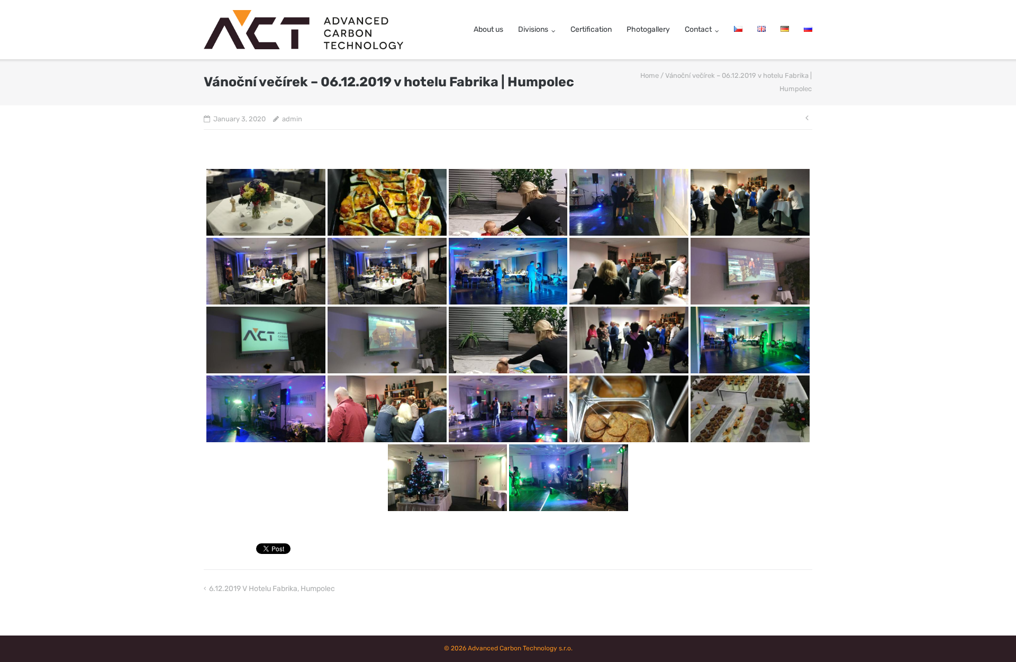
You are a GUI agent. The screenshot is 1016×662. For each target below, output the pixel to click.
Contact (698, 29)
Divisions (533, 29)
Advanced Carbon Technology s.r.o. (520, 648)
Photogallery (648, 29)
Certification (591, 29)
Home (649, 75)
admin (292, 119)
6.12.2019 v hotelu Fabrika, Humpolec (272, 588)
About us (488, 29)
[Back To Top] (990, 636)
